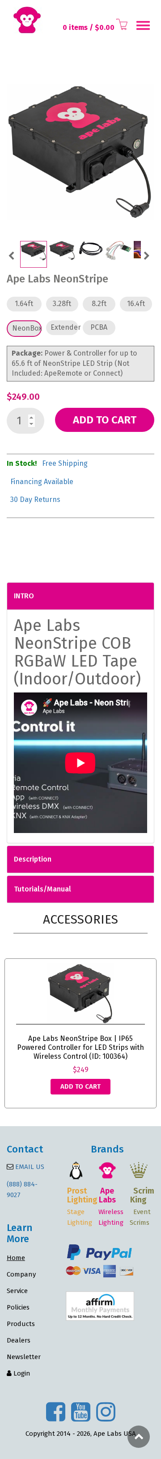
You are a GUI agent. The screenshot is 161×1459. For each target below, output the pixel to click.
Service (17, 1291)
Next (146, 255)
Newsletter (24, 1357)
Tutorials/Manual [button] (42, 889)
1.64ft (24, 303)
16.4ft (136, 303)
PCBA (98, 327)
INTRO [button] (24, 596)
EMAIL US (28, 1167)
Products (21, 1324)
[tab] (80, 596)
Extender (65, 327)
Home (16, 1258)
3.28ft (62, 303)
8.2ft (99, 303)
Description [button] (32, 859)
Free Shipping (65, 463)
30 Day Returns (35, 499)
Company (21, 1274)
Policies (18, 1307)
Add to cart (104, 420)
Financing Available (41, 481)
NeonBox (27, 328)
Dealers (18, 1340)
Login (21, 1373)
